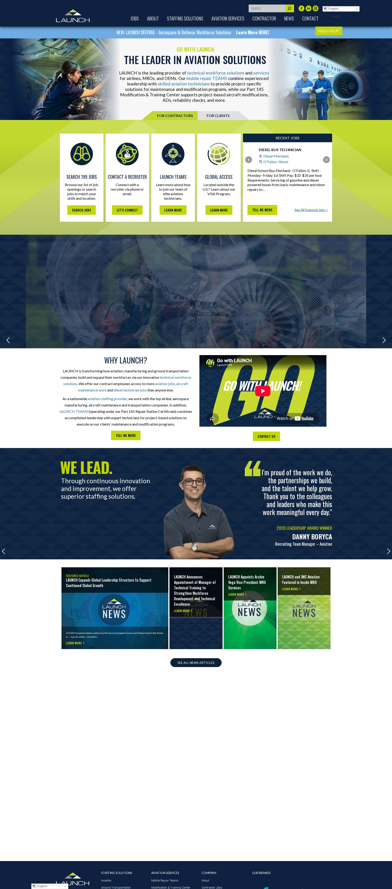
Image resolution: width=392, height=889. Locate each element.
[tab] (175, 115)
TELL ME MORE (126, 435)
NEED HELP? (328, 31)
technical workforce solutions (215, 72)
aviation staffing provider (107, 398)
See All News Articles (196, 663)
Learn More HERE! (225, 32)
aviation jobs (165, 383)
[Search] (289, 8)
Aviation (106, 880)
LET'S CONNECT (127, 210)
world (335, 16)
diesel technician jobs (130, 390)
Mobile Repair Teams (164, 880)
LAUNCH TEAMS (73, 411)
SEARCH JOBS (81, 210)
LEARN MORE (173, 210)
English (333, 8)
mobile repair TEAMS (206, 78)
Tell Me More (262, 209)
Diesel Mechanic (276, 156)
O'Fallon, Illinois (275, 161)
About (205, 880)
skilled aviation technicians (184, 83)
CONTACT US (266, 436)
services (261, 72)
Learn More (70, 570)
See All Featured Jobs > (311, 210)
